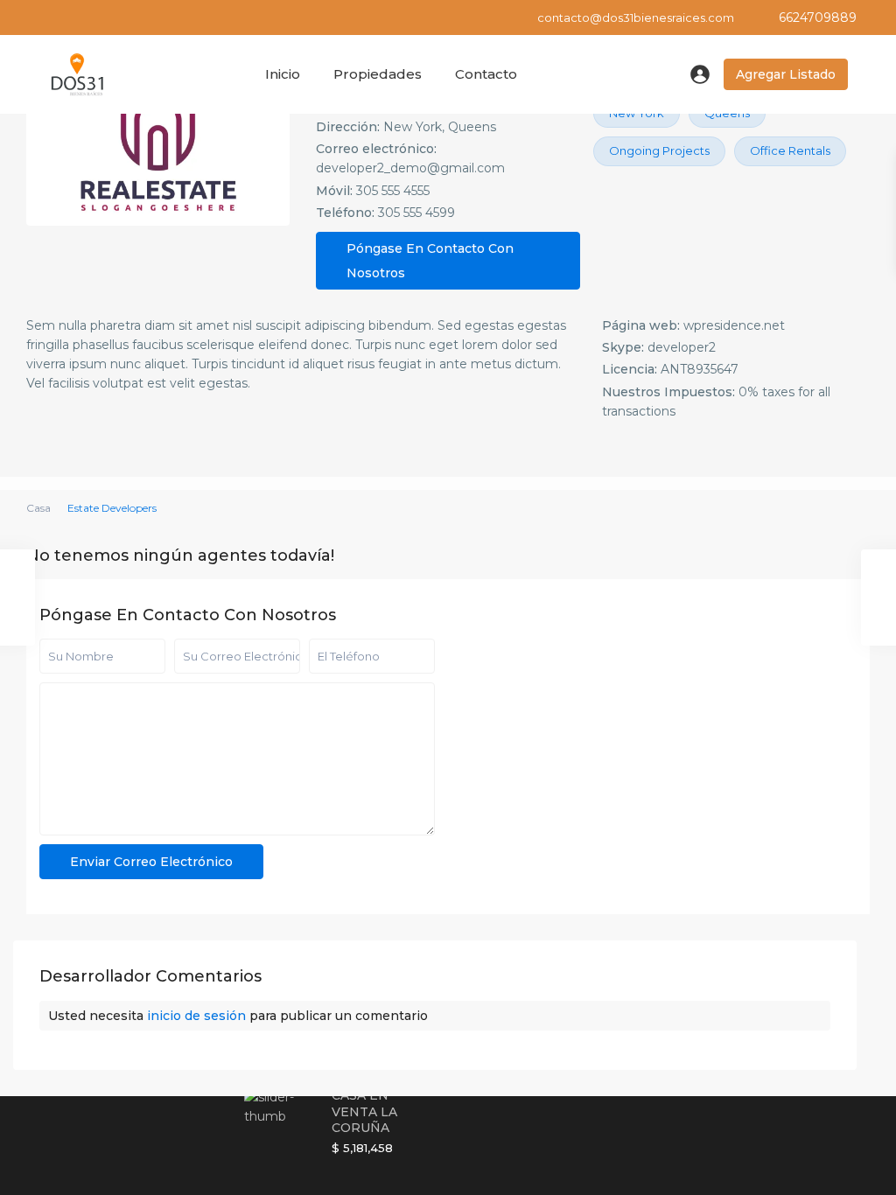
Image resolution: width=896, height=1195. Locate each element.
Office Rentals (790, 150)
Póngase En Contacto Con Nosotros (430, 261)
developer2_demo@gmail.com (410, 168)
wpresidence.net (734, 325)
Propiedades (377, 74)
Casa (38, 507)
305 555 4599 (416, 212)
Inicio (282, 74)
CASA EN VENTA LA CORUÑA (364, 1111)
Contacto (486, 74)
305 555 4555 (393, 191)
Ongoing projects (659, 150)
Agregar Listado (786, 74)
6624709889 (818, 17)
